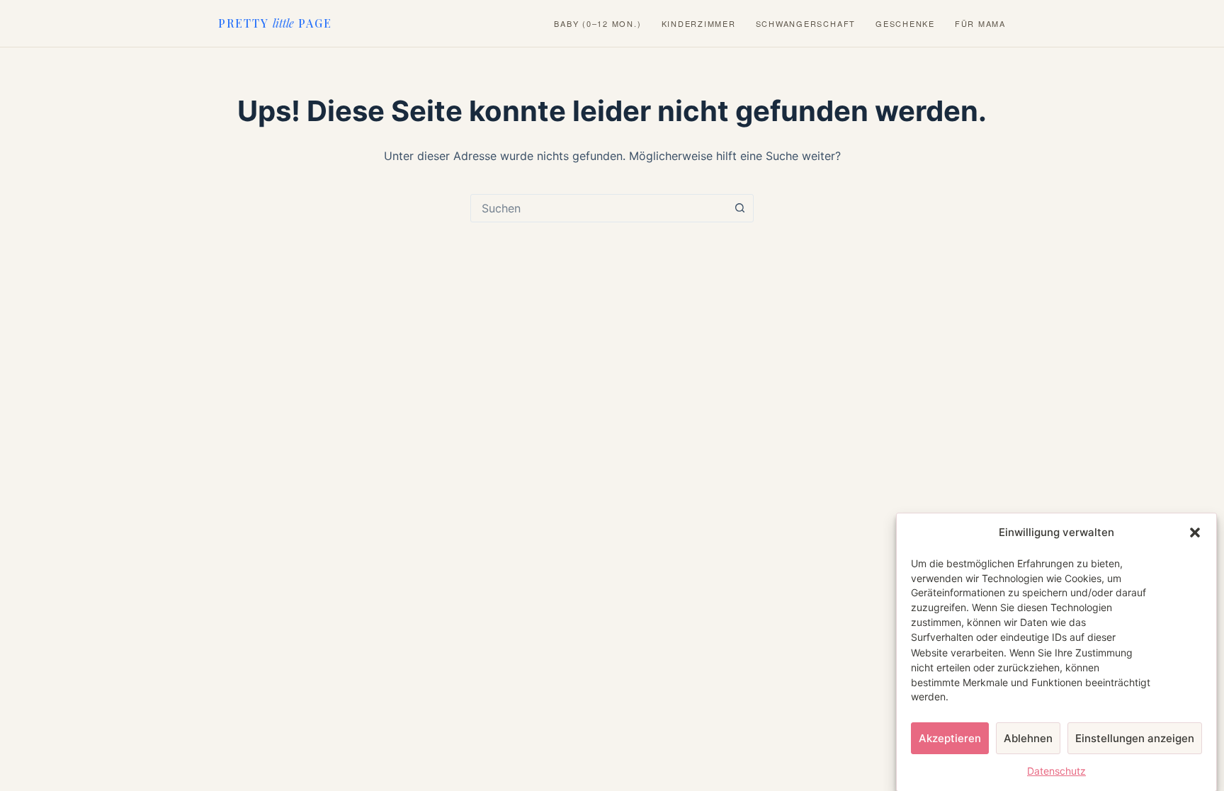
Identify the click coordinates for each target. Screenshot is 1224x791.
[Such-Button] (739, 208)
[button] (1195, 532)
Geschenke (905, 24)
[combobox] (598, 208)
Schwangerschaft (806, 24)
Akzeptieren (950, 737)
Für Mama (980, 24)
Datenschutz (1056, 771)
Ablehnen (1028, 737)
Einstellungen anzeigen (1134, 737)
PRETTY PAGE (275, 23)
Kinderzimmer (699, 24)
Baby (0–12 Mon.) (597, 24)
